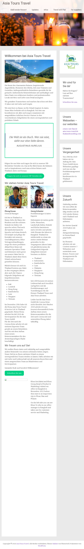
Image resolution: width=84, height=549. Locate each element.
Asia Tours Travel (16, 3)
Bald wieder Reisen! (19, 10)
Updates (35, 10)
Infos (46, 10)
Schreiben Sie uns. (70, 102)
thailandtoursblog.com (72, 134)
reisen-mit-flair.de (70, 129)
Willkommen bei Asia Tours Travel (28, 56)
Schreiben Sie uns (14, 373)
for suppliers (76, 10)
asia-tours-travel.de (70, 131)
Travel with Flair (59, 10)
